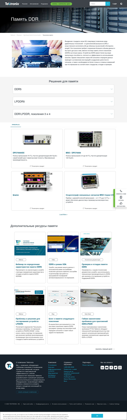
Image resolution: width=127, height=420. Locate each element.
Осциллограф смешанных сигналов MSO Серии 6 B (90, 195)
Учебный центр (69, 377)
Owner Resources (70, 379)
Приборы (16, 124)
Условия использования (59, 404)
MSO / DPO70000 (73, 152)
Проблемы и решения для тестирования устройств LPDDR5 (28, 321)
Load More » (63, 214)
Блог (65, 381)
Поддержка (44, 4)
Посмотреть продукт (38, 166)
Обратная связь (102, 404)
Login (115, 4)
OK (97, 416)
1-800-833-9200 (69, 367)
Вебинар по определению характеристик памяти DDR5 (29, 265)
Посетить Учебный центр (104, 349)
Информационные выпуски (54, 370)
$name (16, 195)
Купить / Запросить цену (61, 4)
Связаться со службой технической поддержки (71, 373)
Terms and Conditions (75, 404)
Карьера (51, 367)
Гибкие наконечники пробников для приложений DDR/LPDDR (95, 321)
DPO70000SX (18, 152)
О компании (52, 365)
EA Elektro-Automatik (52, 376)
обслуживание (34, 4)
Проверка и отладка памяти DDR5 (94, 265)
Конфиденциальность (42, 404)
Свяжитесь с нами (70, 369)
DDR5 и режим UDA (57, 264)
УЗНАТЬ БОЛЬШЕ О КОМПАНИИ (27, 392)
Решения (24, 4)
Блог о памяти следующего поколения (61, 320)
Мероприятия (53, 373)
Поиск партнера (88, 365)
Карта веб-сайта (28, 404)
